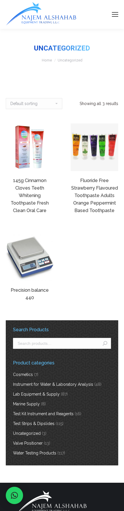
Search (105, 343)
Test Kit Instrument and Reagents (43, 413)
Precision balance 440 (30, 293)
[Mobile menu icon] (115, 14)
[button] (14, 495)
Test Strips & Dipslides (34, 423)
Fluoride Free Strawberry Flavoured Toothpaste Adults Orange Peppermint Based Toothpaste (94, 195)
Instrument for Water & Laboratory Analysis (53, 384)
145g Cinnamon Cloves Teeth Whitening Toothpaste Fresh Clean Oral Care (30, 195)
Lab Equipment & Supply (36, 394)
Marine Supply (26, 404)
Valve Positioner (28, 443)
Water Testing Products (34, 453)
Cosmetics (23, 374)
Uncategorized (27, 433)
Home (47, 60)
